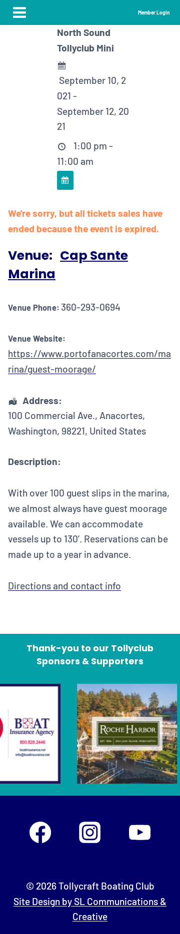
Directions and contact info (64, 585)
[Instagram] (90, 832)
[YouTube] (139, 832)
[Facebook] (40, 832)
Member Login (154, 12)
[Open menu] (20, 12)
